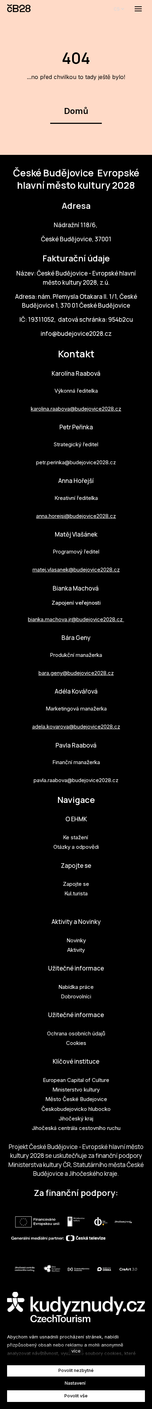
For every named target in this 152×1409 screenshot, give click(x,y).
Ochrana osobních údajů (76, 1033)
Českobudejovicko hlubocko (76, 1109)
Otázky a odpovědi (76, 846)
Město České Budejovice (76, 1099)
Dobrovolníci (76, 996)
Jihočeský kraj (76, 1118)
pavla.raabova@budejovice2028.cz (76, 780)
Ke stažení (75, 837)
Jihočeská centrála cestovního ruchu (76, 1128)
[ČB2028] (19, 8)
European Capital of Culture (76, 1080)
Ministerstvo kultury (76, 1089)
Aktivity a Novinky (76, 922)
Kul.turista (76, 893)
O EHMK (76, 819)
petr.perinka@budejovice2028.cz (76, 462)
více (76, 1351)
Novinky (76, 940)
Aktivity (76, 950)
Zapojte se (76, 865)
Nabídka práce (76, 987)
